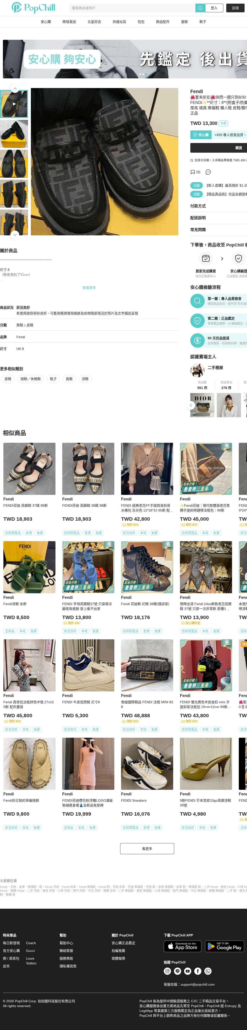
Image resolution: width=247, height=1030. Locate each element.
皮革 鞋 (181, 887)
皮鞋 (30, 325)
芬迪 (13, 887)
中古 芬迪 (94, 891)
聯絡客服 (66, 951)
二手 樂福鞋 (126, 891)
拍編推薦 (118, 951)
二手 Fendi (211, 887)
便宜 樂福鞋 (144, 891)
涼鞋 (85, 379)
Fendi (20, 337)
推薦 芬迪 (109, 891)
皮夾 (6, 966)
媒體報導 (118, 958)
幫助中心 (66, 943)
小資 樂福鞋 (162, 891)
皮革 (22, 887)
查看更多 (89, 288)
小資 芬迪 (64, 891)
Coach (31, 943)
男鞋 (19, 325)
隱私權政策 (68, 966)
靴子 (53, 379)
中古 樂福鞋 (198, 891)
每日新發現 (11, 943)
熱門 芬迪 (79, 891)
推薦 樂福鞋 (216, 891)
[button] (202, 385)
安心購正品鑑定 (123, 943)
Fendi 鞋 (104, 887)
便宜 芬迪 (48, 891)
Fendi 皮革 (69, 887)
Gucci (30, 951)
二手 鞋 (231, 891)
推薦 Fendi (17, 891)
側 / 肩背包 (11, 958)
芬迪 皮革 (119, 887)
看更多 (147, 849)
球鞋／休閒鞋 (31, 379)
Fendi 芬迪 (52, 887)
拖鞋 (69, 379)
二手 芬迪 (33, 891)
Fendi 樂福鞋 (87, 887)
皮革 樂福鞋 (165, 887)
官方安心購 (11, 951)
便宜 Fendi (228, 887)
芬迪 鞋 (150, 887)
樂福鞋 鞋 (195, 887)
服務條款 (66, 958)
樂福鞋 (32, 887)
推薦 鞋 (10, 894)
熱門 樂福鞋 (180, 891)
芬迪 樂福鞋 (135, 887)
